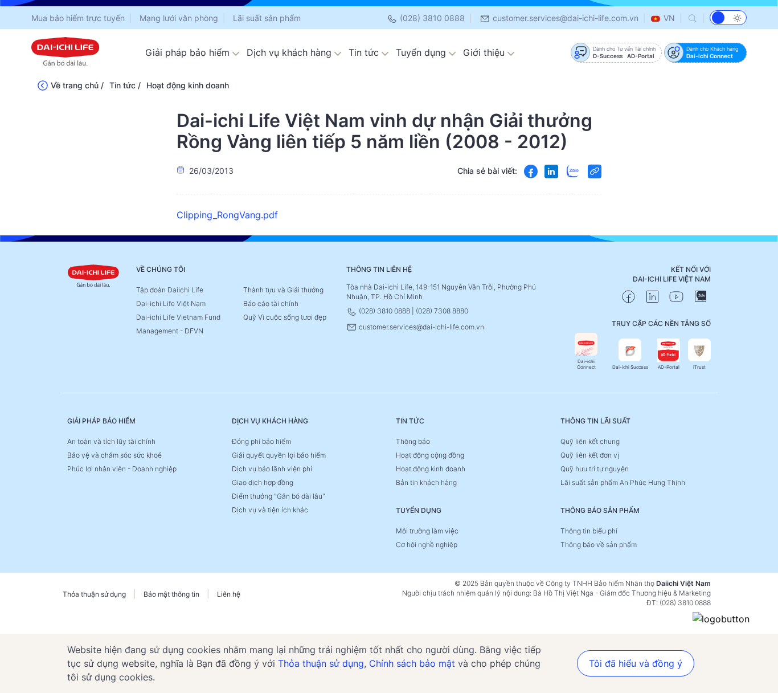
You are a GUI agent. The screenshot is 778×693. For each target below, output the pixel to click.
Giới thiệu (485, 52)
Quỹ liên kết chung (590, 441)
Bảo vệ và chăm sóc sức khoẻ (114, 455)
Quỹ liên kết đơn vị (589, 455)
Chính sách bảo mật (412, 663)
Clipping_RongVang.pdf (227, 215)
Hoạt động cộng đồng (430, 455)
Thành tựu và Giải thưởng (283, 290)
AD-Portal (668, 367)
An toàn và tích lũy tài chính (111, 441)
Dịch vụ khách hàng (290, 52)
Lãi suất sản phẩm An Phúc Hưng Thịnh (622, 482)
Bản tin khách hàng (426, 482)
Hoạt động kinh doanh (187, 85)
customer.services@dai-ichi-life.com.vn (564, 18)
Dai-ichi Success (630, 367)
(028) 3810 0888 (431, 18)
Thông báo (413, 441)
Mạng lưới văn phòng (179, 18)
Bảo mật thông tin (171, 594)
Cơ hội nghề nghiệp (426, 544)
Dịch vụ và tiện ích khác (270, 510)
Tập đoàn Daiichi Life (169, 290)
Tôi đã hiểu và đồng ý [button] (635, 663)
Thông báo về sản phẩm (598, 544)
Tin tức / (125, 85)
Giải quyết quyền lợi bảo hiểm (279, 455)
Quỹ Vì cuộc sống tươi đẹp (284, 317)
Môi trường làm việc (427, 531)
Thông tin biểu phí (588, 531)
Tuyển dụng (422, 52)
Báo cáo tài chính (270, 303)
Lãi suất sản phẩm (267, 18)
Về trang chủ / (77, 85)
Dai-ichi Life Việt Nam (171, 303)
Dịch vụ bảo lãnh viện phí (272, 468)
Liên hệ (228, 594)
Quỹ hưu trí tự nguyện (594, 468)
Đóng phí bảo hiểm (261, 441)
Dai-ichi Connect (586, 364)
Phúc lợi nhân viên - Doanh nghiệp (122, 468)
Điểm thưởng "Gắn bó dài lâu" (278, 496)
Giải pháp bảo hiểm (188, 52)
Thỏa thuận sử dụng (94, 594)
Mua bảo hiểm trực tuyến (78, 18)
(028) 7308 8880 (442, 311)
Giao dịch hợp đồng (262, 482)
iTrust (699, 367)
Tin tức (365, 52)
